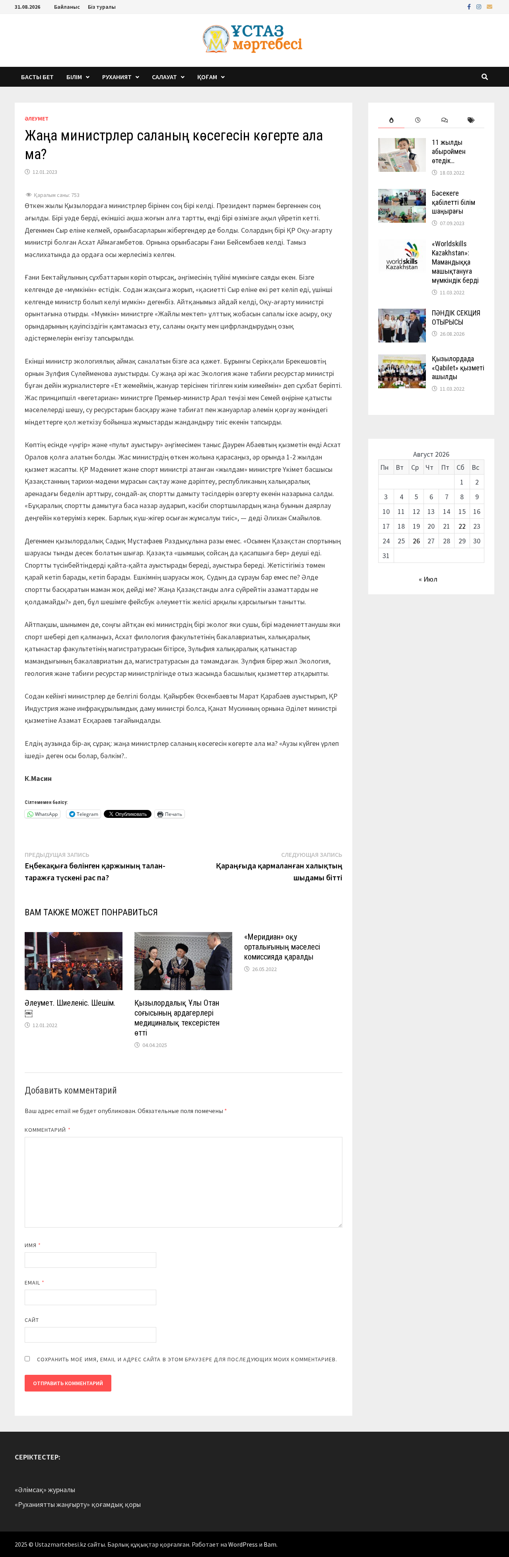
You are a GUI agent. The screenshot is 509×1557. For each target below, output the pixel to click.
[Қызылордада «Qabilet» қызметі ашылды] (402, 359)
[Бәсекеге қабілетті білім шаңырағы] (402, 194)
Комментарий (48, 1129)
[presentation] (391, 120)
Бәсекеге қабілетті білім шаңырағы (453, 202)
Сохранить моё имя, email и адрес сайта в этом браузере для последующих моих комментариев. (187, 1359)
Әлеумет (37, 118)
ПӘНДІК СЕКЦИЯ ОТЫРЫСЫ (456, 317)
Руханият (117, 77)
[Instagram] (479, 6)
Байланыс (67, 6)
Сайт (32, 1319)
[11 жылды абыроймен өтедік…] (402, 143)
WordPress (243, 1544)
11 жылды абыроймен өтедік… (449, 151)
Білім (74, 77)
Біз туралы (102, 6)
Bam (270, 1544)
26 (416, 540)
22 (462, 526)
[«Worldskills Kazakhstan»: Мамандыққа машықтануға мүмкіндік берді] (402, 244)
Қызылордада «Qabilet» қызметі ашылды (458, 367)
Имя (33, 1245)
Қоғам (207, 77)
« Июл (428, 579)
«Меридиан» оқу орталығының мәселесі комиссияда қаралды (282, 946)
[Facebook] (469, 6)
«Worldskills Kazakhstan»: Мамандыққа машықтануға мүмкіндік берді (455, 261)
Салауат (164, 77)
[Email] (489, 6)
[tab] (391, 120)
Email (35, 1282)
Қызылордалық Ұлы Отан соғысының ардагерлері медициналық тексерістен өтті (177, 1017)
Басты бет (37, 77)
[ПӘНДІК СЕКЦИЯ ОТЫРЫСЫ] (402, 314)
